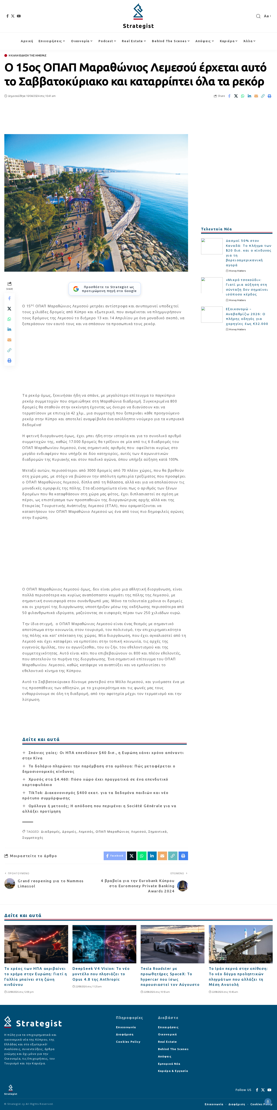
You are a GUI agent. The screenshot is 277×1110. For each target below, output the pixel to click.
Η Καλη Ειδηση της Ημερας (27, 55)
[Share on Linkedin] (249, 96)
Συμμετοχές (32, 838)
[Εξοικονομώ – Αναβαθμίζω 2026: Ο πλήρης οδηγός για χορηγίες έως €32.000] (212, 314)
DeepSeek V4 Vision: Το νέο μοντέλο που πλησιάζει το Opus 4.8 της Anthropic (101, 973)
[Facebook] (7, 16)
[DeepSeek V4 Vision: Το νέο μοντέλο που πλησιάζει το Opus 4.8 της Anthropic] (104, 944)
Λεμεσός (86, 831)
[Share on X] (236, 96)
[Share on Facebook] (229, 96)
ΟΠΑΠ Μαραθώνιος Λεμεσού (121, 831)
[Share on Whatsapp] (243, 96)
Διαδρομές (50, 831)
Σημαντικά (157, 831)
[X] (13, 16)
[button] (258, 16)
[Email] (256, 96)
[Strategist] (138, 16)
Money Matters (237, 270)
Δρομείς (69, 831)
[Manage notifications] (267, 1101)
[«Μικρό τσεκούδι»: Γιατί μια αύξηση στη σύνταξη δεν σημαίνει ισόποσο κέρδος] (212, 285)
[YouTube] (19, 16)
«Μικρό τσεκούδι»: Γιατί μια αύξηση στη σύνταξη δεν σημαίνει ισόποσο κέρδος (247, 286)
